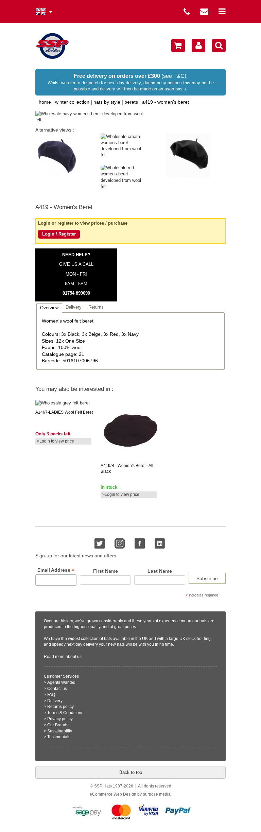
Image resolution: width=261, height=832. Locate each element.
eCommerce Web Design (113, 794)
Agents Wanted (61, 682)
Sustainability (59, 731)
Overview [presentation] (49, 307)
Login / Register (59, 234)
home (45, 102)
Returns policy (60, 706)
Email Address (55, 570)
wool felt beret (64, 412)
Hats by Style (106, 102)
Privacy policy (60, 718)
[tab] (49, 308)
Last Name (159, 571)
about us (74, 656)
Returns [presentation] (96, 307)
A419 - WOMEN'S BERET (165, 102)
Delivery (55, 700)
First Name (105, 571)
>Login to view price (55, 441)
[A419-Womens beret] (118, 117)
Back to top (130, 772)
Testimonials (58, 736)
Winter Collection (72, 102)
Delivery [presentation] (74, 307)
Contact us (57, 688)
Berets (131, 102)
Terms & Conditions (65, 712)
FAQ (51, 694)
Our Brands (57, 725)
